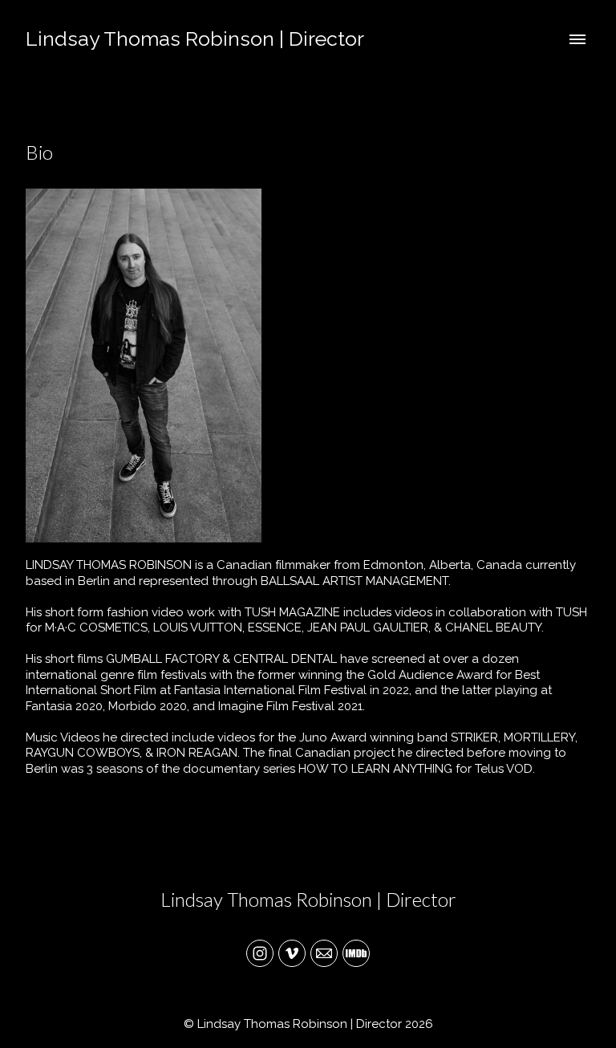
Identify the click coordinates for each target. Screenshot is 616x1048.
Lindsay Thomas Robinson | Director (308, 899)
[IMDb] (356, 953)
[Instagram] (260, 953)
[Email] (324, 953)
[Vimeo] (292, 953)
